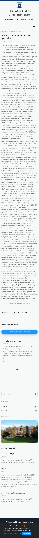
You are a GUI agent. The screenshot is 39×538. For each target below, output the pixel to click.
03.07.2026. (5, 344)
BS (32, 20)
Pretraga (10, 20)
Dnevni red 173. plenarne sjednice (13, 454)
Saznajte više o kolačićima (12, 533)
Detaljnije (8, 361)
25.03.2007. (4, 41)
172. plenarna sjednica (12, 341)
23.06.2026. (4, 495)
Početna (5, 31)
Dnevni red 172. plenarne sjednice (13, 493)
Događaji (4, 406)
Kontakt (22, 20)
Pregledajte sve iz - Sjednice (19, 332)
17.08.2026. (3, 456)
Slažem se (27, 533)
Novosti (13, 31)
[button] (14, 370)
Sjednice (20, 31)
